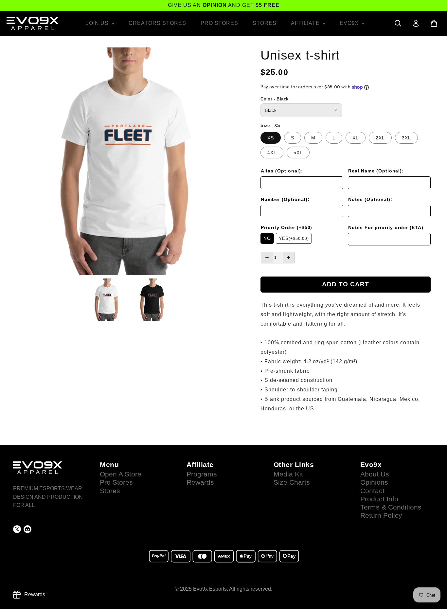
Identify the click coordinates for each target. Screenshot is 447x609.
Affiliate (306, 23)
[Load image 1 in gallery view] (107, 299)
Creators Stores (157, 23)
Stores (265, 23)
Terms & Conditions (390, 507)
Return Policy (381, 515)
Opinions (374, 482)
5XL (298, 152)
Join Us (98, 23)
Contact (372, 491)
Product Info (379, 499)
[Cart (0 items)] (433, 23)
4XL (272, 152)
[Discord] (27, 529)
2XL (380, 137)
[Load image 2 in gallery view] (153, 299)
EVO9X (350, 23)
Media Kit (288, 474)
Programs (202, 474)
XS (270, 137)
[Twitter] (17, 529)
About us (374, 474)
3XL (406, 137)
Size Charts (292, 482)
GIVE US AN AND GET (223, 5)
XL (355, 137)
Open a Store (120, 474)
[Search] (397, 23)
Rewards (200, 482)
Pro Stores (220, 23)
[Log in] (415, 23)
